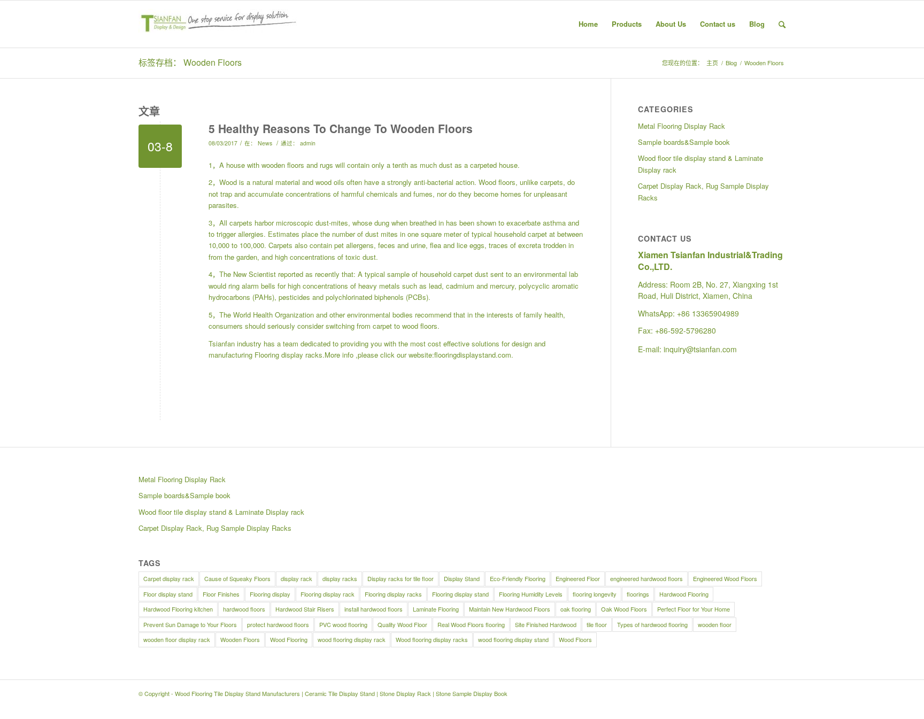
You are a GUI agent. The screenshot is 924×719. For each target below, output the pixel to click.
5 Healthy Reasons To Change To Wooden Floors (341, 128)
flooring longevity (595, 594)
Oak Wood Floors (624, 609)
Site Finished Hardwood (545, 624)
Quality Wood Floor (402, 624)
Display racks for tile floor (400, 578)
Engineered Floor (578, 578)
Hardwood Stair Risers (304, 609)
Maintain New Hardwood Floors (509, 609)
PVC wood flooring (343, 624)
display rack (296, 578)
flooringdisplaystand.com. (473, 355)
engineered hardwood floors (646, 578)
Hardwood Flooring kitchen (178, 609)
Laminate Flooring (436, 609)
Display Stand (462, 578)
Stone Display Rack (405, 693)
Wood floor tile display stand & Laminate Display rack (700, 163)
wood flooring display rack (352, 639)
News (265, 143)
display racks (339, 578)
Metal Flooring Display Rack (681, 126)
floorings (638, 594)
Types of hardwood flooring (652, 624)
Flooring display (270, 594)
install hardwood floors (373, 609)
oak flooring (575, 609)
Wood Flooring (288, 639)
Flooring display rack (328, 594)
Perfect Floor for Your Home (693, 609)
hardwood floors (244, 609)
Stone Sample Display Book (471, 693)
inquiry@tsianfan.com (700, 349)
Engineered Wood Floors (725, 578)
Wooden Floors (240, 639)
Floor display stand (167, 594)
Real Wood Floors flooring (471, 624)
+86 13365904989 (708, 313)
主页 (712, 63)
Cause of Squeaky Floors (237, 578)
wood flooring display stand (513, 639)
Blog (731, 63)
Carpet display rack (168, 578)
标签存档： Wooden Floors (190, 62)
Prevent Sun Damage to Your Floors (190, 624)
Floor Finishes (221, 594)
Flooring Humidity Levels (531, 594)
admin (307, 143)
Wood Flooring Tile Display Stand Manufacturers (237, 693)
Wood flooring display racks (432, 639)
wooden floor (715, 624)
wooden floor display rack (176, 639)
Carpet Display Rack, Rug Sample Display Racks (703, 191)
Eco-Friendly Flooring (517, 578)
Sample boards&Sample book (684, 142)
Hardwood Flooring (684, 594)
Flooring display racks (288, 355)
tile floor (597, 624)
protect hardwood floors (278, 624)
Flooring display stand (460, 594)
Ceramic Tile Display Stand (340, 693)
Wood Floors (575, 639)
